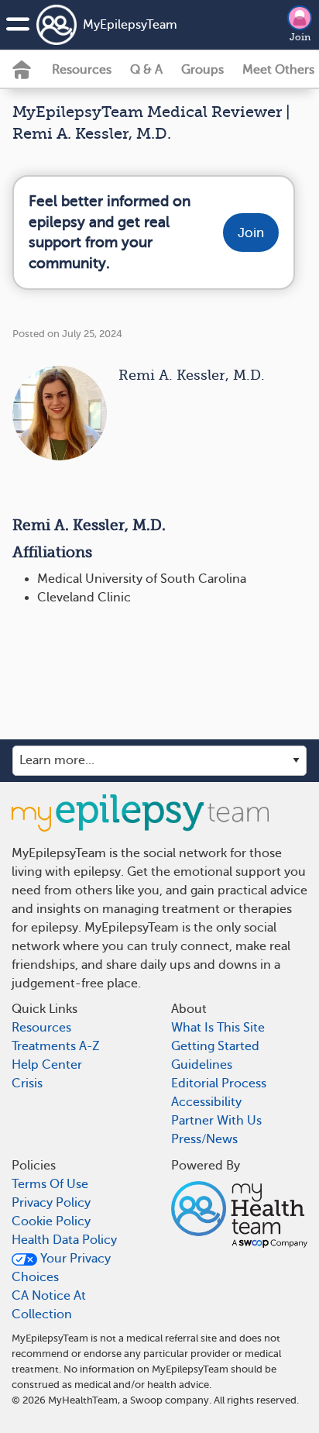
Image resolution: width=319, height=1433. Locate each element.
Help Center (47, 1065)
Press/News (204, 1139)
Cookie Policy (51, 1221)
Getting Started (215, 1046)
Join (300, 37)
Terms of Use (50, 1184)
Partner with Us (216, 1121)
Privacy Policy (51, 1203)
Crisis (27, 1083)
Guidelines (201, 1065)
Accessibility (206, 1102)
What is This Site (218, 1028)
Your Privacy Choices (61, 1268)
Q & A (146, 70)
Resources (81, 70)
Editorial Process (218, 1083)
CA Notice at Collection (49, 1305)
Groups (202, 70)
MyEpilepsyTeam (130, 25)
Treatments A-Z (56, 1046)
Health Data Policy (64, 1240)
